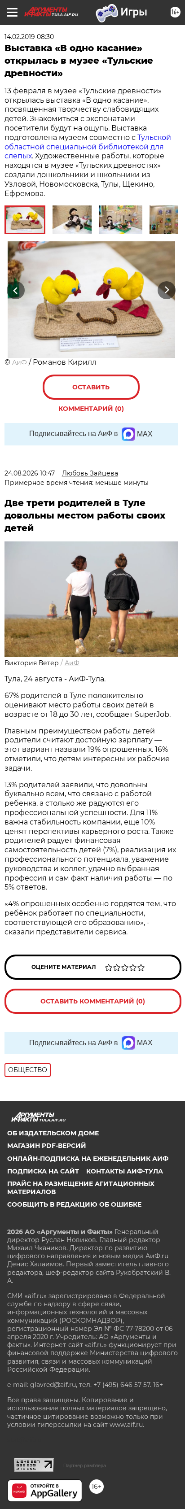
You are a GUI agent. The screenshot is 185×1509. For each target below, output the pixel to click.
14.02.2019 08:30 (29, 37)
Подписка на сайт (43, 1171)
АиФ (19, 362)
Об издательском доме (53, 1133)
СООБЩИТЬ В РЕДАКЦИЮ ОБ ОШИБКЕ (74, 1204)
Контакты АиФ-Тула (124, 1171)
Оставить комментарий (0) (91, 391)
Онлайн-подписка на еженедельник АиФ (87, 1159)
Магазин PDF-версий (46, 1146)
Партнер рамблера (84, 1465)
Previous (14, 290)
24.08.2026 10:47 (29, 473)
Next (167, 290)
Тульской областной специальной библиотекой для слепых (87, 147)
